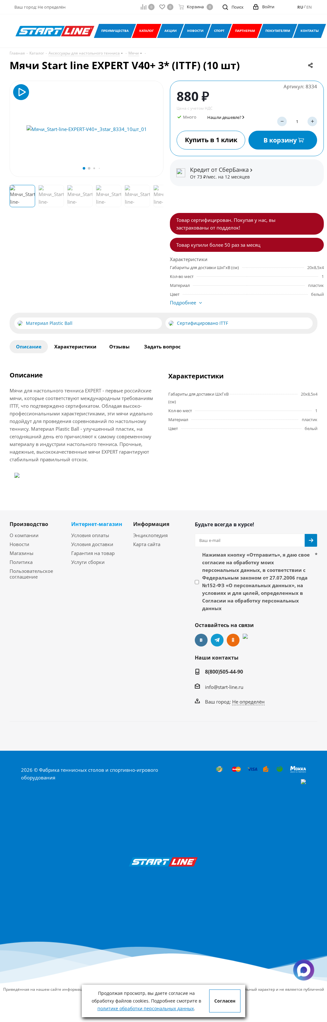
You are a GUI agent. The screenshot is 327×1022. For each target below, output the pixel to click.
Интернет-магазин (96, 524)
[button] (84, 168)
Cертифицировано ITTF (202, 323)
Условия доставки (92, 544)
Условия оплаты (90, 535)
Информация (151, 524)
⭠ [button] (17, 129)
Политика (21, 562)
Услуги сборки (88, 562)
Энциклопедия (150, 535)
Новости (19, 544)
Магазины (22, 553)
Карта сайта (146, 544)
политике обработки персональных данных (145, 1008)
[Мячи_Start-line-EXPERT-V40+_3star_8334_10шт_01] (87, 129)
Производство (29, 524)
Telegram (217, 640)
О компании (24, 535)
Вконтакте (201, 640)
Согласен (224, 1001)
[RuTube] (249, 640)
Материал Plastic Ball (49, 323)
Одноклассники (233, 640)
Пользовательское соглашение (31, 574)
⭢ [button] (155, 129)
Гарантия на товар (93, 553)
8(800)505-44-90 (224, 671)
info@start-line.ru (224, 687)
